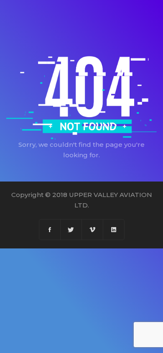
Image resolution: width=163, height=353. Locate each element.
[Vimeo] (92, 230)
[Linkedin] (113, 230)
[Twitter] (71, 230)
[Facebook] (50, 230)
